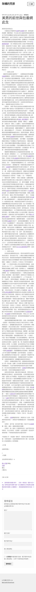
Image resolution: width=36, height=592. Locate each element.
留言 (6, 510)
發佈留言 (26, 15)
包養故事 (28, 311)
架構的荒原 (8, 3)
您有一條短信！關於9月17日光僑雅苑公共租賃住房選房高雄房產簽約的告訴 (26, 485)
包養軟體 (8, 350)
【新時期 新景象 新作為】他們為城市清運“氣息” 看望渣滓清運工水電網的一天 (10, 486)
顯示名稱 (7, 533)
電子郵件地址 (8, 541)
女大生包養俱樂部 (22, 247)
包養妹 (24, 368)
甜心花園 (4, 463)
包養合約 (12, 394)
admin (20, 15)
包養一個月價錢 (22, 119)
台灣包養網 (8, 292)
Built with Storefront (8, 582)
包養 (17, 31)
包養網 (22, 31)
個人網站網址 (8, 549)
